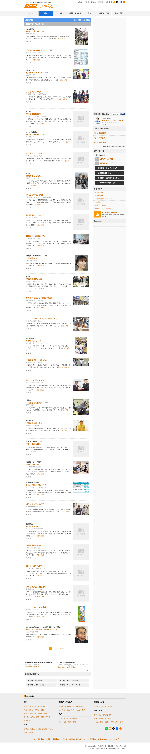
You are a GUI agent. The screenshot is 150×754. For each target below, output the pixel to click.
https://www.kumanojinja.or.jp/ (67, 667)
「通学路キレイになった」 (37, 360)
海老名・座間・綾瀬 (70, 718)
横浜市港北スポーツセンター (105, 199)
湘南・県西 (119, 13)
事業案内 (93, 2)
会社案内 (80, 2)
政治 (51, 50)
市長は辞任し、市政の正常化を (112, 120)
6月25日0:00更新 (100, 142)
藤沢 (95, 715)
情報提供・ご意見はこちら (107, 168)
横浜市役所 (99, 195)
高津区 (32, 729)
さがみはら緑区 (64, 710)
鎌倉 (100, 715)
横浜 (45, 13)
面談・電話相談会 (33, 546)
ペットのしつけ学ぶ (34, 153)
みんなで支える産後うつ (36, 587)
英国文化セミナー (33, 215)
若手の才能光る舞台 (34, 566)
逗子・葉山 (108, 706)
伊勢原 (75, 722)
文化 (42, 31)
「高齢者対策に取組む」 (36, 423)
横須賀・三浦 (104, 13)
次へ (61, 648)
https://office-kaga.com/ (32, 666)
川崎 (60, 13)
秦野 (121, 722)
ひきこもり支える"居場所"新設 (39, 298)
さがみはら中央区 (65, 706)
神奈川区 (27, 720)
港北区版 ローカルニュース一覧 (70, 685)
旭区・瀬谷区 (28, 710)
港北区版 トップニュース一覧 (69, 680)
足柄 (116, 722)
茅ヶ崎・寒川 (107, 715)
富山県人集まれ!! (33, 526)
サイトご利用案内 (90, 739)
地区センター (100, 202)
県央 (89, 13)
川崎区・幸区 (28, 732)
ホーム (31, 13)
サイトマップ (114, 739)
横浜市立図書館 (101, 205)
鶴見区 (47, 717)
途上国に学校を (32, 135)
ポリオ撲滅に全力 (33, 114)
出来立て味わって (33, 464)
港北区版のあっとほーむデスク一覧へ (114, 146)
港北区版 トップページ (35, 680)
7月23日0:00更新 (100, 133)
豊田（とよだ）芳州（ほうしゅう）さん (42, 629)
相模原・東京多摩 (75, 13)
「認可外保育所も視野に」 (37, 50)
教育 (47, 402)
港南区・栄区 (28, 713)
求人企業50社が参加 (34, 195)
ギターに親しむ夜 (33, 444)
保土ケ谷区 (40, 717)
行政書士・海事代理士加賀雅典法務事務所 (38, 662)
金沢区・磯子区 (29, 717)
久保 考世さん (32, 258)
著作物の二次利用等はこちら (108, 178)
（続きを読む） (61, 38)
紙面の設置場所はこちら (107, 183)
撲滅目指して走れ (33, 176)
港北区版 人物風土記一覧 (36, 685)
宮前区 (26, 729)
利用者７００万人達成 (35, 73)
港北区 (37, 706)
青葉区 (26, 706)
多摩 (83, 710)
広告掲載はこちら (104, 173)
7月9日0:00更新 (99, 138)
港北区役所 (99, 192)
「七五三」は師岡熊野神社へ (67, 662)
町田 (72, 710)
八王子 (78, 710)
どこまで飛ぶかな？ (34, 92)
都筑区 (43, 706)
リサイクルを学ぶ (33, 341)
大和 (60, 718)
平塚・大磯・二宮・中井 (102, 718)
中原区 (50, 729)
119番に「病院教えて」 (36, 236)
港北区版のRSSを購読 (109, 212)
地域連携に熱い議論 (34, 279)
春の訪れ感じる (32, 31)
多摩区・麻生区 (41, 729)
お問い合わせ (102, 739)
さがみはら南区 (78, 706)
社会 (42, 134)
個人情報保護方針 (75, 739)
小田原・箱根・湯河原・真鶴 (104, 722)
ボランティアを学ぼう (35, 504)
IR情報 (87, 2)
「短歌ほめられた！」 (35, 403)
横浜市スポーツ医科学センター (105, 208)
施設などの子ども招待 (35, 380)
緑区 (31, 706)
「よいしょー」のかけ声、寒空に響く (41, 318)
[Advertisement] (109, 70)
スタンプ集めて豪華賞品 (36, 607)
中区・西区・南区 (41, 713)
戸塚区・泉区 (39, 710)
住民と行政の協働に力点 (36, 485)
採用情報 (100, 2)
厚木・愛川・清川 (65, 722)
